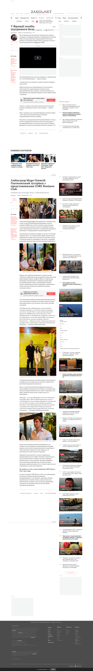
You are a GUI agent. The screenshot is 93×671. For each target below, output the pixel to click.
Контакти (76, 635)
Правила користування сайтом (77, 640)
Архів (49, 640)
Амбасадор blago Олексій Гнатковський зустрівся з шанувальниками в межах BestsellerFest (14, 220)
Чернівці (58, 18)
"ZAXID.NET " (14, 630)
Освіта (26, 21)
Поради (34, 21)
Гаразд (54, 27)
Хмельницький (73, 18)
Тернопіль (34, 18)
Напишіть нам (77, 636)
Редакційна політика (77, 631)
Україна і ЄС (23, 133)
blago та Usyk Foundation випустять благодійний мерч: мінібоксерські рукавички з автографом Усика (14, 233)
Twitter (67, 632)
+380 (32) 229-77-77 (19, 642)
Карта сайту (50, 642)
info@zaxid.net (26, 644)
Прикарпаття (24, 18)
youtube (75, 13)
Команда (76, 633)
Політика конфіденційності (78, 643)
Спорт (59, 21)
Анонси (49, 634)
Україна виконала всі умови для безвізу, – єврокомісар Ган (14, 61)
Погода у (63, 321)
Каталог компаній (59, 13)
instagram (70, 13)
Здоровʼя (74, 21)
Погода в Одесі (63, 348)
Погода (61, 320)
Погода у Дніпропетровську (73, 348)
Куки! (48, 669)
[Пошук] (81, 18)
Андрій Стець (14, 41)
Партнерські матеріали (25, 493)
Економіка (19, 21)
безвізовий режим (43, 133)
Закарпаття (49, 18)
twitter (68, 13)
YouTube (67, 634)
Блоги (21, 13)
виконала (22, 125)
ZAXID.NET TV (27, 13)
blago (41, 493)
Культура (66, 21)
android (77, 13)
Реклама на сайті (78, 638)
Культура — (14, 195)
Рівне (64, 18)
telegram (72, 13)
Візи (36, 133)
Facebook (67, 631)
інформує (37, 42)
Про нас (76, 629)
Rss (66, 629)
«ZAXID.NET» (19, 640)
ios (79, 13)
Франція (31, 133)
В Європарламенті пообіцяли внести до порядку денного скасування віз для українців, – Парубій (14, 75)
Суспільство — (14, 32)
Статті (17, 13)
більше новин (70, 572)
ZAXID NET (41, 12)
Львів (17, 18)
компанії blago (30, 221)
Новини (13, 13)
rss (81, 13)
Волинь (41, 18)
